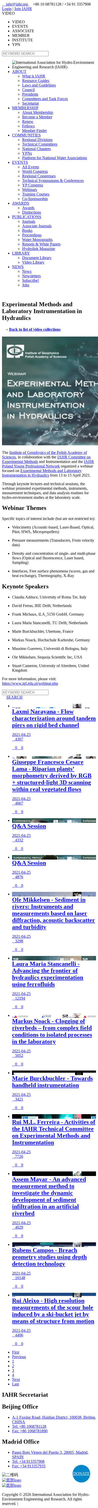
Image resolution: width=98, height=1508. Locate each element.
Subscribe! (30, 280)
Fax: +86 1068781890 (29, 1431)
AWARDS (20, 203)
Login (7, 9)
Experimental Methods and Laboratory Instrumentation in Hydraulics (42, 473)
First (15, 1352)
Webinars (29, 189)
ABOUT (19, 71)
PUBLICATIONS (26, 217)
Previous (19, 1357)
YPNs (27, 153)
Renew (27, 121)
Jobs (25, 285)
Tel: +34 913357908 (28, 1461)
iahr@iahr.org (15, 4)
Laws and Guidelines (39, 85)
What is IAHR (33, 76)
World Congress (35, 171)
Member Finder (34, 130)
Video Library (33, 262)
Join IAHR (23, 9)
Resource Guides (35, 80)
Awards (28, 208)
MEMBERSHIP (25, 108)
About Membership (37, 112)
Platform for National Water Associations (54, 158)
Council (28, 90)
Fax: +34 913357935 (28, 1466)
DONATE (81, 1473)
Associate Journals (37, 226)
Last (15, 1384)
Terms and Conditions (36, 1503)
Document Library (37, 258)
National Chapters (36, 149)
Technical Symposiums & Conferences (53, 180)
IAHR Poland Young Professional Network (48, 463)
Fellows (28, 126)
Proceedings (31, 235)
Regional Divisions (37, 140)
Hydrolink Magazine (38, 248)
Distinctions (31, 212)
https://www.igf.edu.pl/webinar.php (30, 683)
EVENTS (20, 162)
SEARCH (12, 697)
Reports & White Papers (41, 244)
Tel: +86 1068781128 (29, 1426)
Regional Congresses (39, 176)
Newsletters (31, 276)
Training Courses (35, 194)
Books (27, 230)
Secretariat (30, 103)
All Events (30, 167)
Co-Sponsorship (35, 199)
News (26, 271)
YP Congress (32, 185)
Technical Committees (39, 144)
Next (16, 1379)
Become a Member (37, 117)
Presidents (30, 94)
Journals (28, 221)
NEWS (18, 267)
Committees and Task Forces (45, 99)
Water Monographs (37, 239)
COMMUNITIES (26, 135)
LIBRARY (21, 253)
